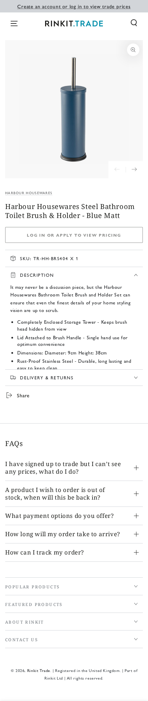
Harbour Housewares (28, 192)
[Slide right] (134, 169)
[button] (134, 23)
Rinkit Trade (38, 670)
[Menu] (14, 23)
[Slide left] (117, 169)
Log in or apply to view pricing (74, 235)
